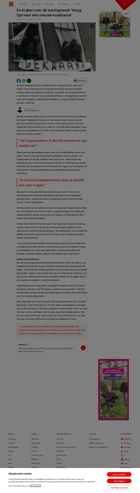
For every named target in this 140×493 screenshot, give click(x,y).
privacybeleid (35, 486)
